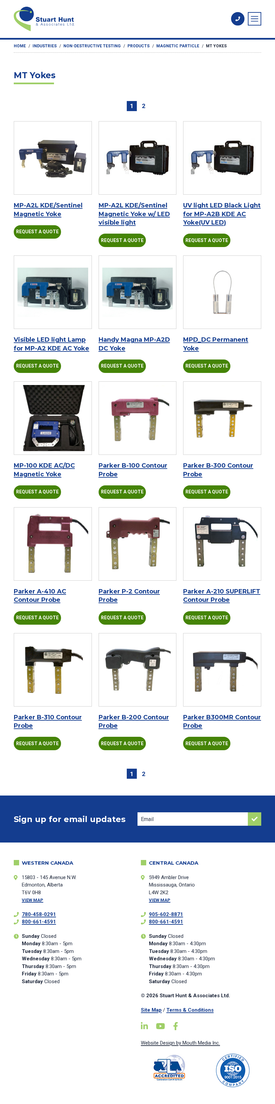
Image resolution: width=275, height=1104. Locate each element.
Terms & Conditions (190, 1010)
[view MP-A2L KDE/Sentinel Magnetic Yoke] (52, 158)
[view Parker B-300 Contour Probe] (222, 418)
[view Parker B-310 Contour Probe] (52, 670)
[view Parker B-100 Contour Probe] (137, 418)
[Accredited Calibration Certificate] (169, 1068)
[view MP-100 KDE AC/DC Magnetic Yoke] (52, 418)
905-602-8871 (166, 914)
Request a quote (37, 231)
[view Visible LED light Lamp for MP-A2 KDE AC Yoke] (52, 292)
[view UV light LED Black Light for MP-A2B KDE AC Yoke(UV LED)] (222, 158)
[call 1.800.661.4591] (237, 19)
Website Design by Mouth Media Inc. (180, 1043)
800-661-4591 (39, 922)
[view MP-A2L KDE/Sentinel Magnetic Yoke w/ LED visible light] (137, 158)
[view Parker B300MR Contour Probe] (222, 670)
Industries (45, 46)
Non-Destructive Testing (92, 46)
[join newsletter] (254, 819)
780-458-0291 (39, 914)
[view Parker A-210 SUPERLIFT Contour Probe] (222, 544)
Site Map (151, 1010)
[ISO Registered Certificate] (233, 1070)
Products (138, 46)
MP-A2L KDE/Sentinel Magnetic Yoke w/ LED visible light (134, 214)
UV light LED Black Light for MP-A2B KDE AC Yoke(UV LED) (222, 214)
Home (20, 46)
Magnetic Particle (177, 46)
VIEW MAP (32, 900)
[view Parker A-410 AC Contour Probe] (52, 544)
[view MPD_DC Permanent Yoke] (222, 292)
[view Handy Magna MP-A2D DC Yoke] (137, 292)
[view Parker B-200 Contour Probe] (137, 670)
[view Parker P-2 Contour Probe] (137, 544)
